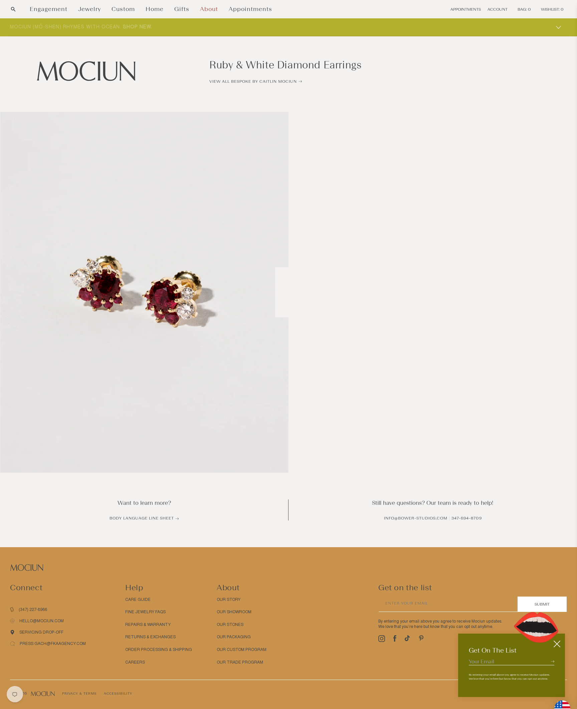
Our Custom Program (241, 649)
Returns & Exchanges (150, 637)
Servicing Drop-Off (41, 632)
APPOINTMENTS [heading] (465, 9)
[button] (13, 9)
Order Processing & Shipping (158, 649)
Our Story (228, 599)
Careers (135, 662)
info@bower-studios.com (415, 518)
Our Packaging (234, 637)
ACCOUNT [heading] (498, 9)
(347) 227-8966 (33, 609)
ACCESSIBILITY (118, 693)
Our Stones (230, 624)
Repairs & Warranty (148, 624)
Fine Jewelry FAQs (145, 612)
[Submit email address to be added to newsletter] (552, 661)
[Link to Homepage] (86, 71)
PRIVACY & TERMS (79, 693)
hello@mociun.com (41, 621)
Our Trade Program (240, 662)
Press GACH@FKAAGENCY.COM (53, 643)
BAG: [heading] (524, 9)
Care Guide (138, 599)
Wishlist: (552, 9)
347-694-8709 (466, 518)
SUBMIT (542, 604)
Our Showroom (234, 612)
